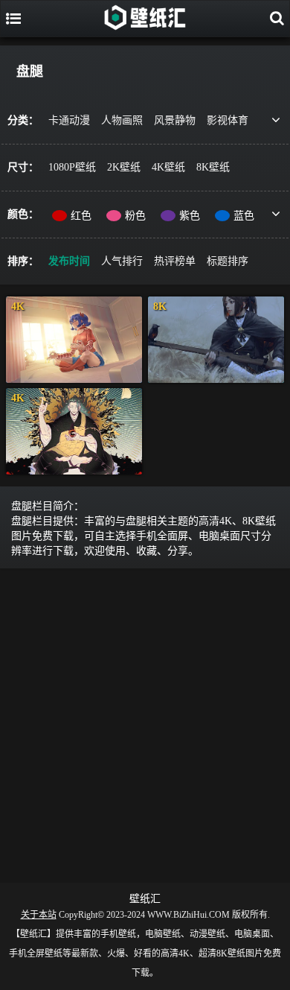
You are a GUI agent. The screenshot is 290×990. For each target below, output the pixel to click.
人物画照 (122, 120)
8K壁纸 (213, 167)
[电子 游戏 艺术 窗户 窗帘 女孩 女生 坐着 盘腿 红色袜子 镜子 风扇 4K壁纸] (74, 339)
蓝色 (243, 215)
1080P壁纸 (72, 167)
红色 (81, 215)
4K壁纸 (168, 167)
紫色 (189, 215)
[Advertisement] (145, 722)
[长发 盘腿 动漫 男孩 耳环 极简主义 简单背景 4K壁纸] (74, 431)
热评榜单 (175, 261)
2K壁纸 (124, 167)
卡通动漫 (69, 120)
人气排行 (122, 261)
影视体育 (227, 120)
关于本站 (39, 915)
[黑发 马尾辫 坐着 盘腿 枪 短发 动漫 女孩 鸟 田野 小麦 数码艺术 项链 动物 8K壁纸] (216, 339)
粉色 (135, 215)
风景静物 (175, 120)
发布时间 (69, 261)
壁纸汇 (145, 898)
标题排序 (227, 261)
